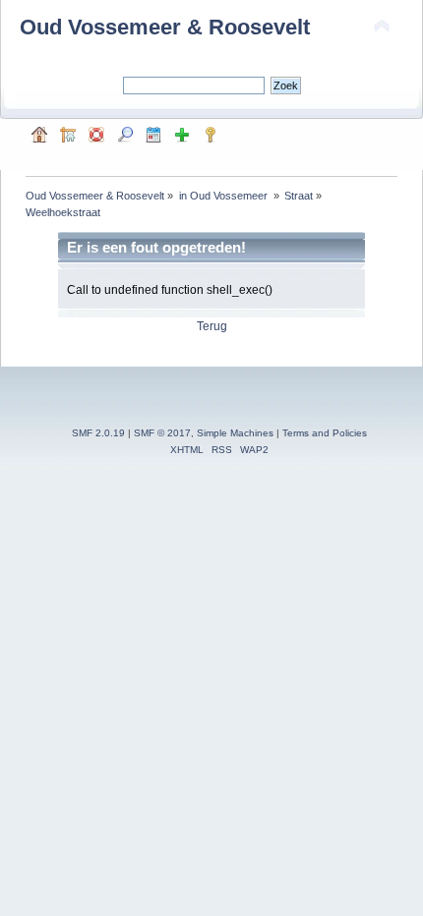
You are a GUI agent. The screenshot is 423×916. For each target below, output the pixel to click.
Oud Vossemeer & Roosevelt (165, 27)
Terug (212, 326)
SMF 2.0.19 (98, 433)
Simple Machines (235, 433)
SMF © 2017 (162, 433)
